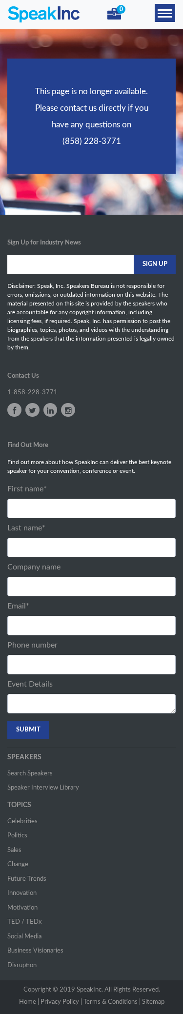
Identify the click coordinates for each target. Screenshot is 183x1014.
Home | (29, 1002)
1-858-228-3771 (32, 392)
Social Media (24, 936)
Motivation (22, 908)
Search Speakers (30, 774)
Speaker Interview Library (43, 788)
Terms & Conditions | (112, 1002)
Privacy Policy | (61, 1002)
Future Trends (26, 879)
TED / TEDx (24, 922)
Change (17, 864)
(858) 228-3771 (91, 141)
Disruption (22, 965)
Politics (17, 835)
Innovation (22, 893)
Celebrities (22, 821)
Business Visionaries (35, 951)
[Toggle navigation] (165, 13)
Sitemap (153, 1002)
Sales (14, 850)
